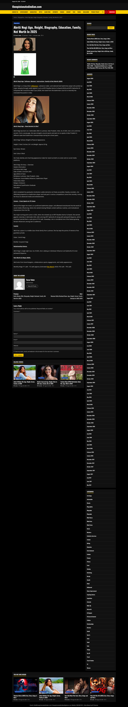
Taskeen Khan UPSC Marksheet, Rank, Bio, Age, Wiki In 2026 (71, 383)
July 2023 (89, 214)
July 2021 (89, 302)
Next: (67, 296)
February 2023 (90, 232)
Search (89, 23)
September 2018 (91, 426)
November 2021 (90, 287)
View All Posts (32, 286)
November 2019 (91, 375)
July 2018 (89, 434)
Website (16, 345)
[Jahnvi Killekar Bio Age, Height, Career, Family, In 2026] (25, 372)
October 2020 (90, 335)
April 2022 (89, 269)
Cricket (68, 12)
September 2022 (91, 250)
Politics (89, 620)
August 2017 (90, 474)
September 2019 (91, 382)
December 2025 (91, 108)
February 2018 (90, 452)
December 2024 (91, 152)
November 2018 (90, 419)
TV (87, 664)
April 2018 (89, 445)
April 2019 (89, 401)
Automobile (90, 499)
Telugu (88, 650)
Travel (79, 12)
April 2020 (89, 357)
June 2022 (89, 262)
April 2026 (89, 93)
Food (88, 565)
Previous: (30, 296)
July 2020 (89, 346)
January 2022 (90, 280)
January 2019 (90, 412)
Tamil (88, 642)
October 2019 (90, 379)
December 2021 (90, 283)
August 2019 (90, 386)
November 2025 (91, 111)
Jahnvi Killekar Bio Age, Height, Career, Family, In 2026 (24, 383)
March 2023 (90, 229)
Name (16, 334)
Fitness (88, 562)
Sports (88, 635)
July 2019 (89, 390)
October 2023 (90, 203)
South (88, 631)
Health (88, 580)
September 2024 (91, 163)
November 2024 (91, 155)
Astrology (89, 496)
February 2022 (90, 276)
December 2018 (90, 415)
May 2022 (89, 265)
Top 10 (40, 12)
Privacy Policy (95, 12)
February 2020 (90, 364)
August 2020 (90, 342)
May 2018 (89, 441)
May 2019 (89, 397)
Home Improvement (92, 591)
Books (88, 529)
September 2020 (91, 338)
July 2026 (89, 82)
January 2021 (90, 324)
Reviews (89, 628)
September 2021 (91, 295)
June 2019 (89, 393)
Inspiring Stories (91, 595)
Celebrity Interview (91, 536)
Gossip (88, 576)
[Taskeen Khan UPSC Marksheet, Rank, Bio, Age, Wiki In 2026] (72, 372)
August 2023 (90, 210)
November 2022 (91, 243)
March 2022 (90, 272)
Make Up (89, 606)
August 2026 (90, 78)
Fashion (89, 554)
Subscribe (112, 12)
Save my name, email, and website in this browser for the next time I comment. (37, 351)
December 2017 (90, 459)
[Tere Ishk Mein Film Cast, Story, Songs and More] (77, 686)
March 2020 (90, 360)
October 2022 (90, 247)
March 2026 (90, 97)
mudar (16, 385)
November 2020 (91, 331)
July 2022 (89, 258)
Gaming (89, 569)
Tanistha (40, 385)
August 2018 (90, 430)
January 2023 (90, 236)
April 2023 (89, 225)
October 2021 (90, 291)
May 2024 (89, 177)
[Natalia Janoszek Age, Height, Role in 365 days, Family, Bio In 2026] (48, 372)
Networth (55, 12)
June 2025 (89, 130)
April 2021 (89, 313)
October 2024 (90, 159)
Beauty (88, 503)
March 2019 (90, 404)
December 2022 (91, 240)
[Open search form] (102, 12)
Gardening (89, 573)
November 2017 (90, 463)
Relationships (90, 624)
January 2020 (90, 368)
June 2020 (89, 349)
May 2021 (89, 309)
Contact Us (15, 12)
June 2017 (89, 481)
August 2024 (90, 166)
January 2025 (90, 148)
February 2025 (90, 144)
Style (88, 639)
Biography (89, 510)
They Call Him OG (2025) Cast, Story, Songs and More (99, 48)
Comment (17, 311)
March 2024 (90, 185)
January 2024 (90, 192)
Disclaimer (86, 12)
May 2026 (89, 89)
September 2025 (91, 119)
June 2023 (89, 218)
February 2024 (90, 188)
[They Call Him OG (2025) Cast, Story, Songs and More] (102, 686)
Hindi (88, 584)
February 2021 (90, 320)
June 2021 (89, 305)
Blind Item (89, 521)
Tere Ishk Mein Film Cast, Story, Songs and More (98, 45)
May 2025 (89, 133)
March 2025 (90, 141)
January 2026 (90, 104)
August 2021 (90, 298)
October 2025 (90, 115)
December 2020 (91, 327)
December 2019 (91, 371)
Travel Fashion (90, 660)
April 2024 (89, 181)
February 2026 (90, 100)
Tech (74, 12)
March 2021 (89, 316)
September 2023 (91, 207)
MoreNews (87, 705)
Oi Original (89, 613)
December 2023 (91, 196)
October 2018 (90, 423)
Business (89, 532)
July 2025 (89, 126)
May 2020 (89, 353)
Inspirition (89, 598)
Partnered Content (91, 617)
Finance (62, 12)
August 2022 (90, 254)
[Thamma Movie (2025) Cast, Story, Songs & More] (26, 686)
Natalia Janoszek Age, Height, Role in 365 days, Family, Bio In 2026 (47, 383)
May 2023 (89, 221)
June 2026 (89, 86)
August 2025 (90, 122)
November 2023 (91, 199)
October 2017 (90, 467)
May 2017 (89, 485)
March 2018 (89, 448)
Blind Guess (90, 518)
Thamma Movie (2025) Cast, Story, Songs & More (98, 39)
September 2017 (91, 470)
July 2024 (89, 170)
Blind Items (47, 12)
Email (16, 340)
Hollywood (89, 587)
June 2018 (89, 437)
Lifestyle (89, 602)
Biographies (33, 12)
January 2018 (90, 456)
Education (89, 547)
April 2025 (89, 137)
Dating (88, 543)
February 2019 (90, 408)
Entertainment (24, 12)
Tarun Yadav (18, 35)
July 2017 (89, 478)
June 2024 (89, 174)
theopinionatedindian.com (27, 6)
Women (88, 668)
